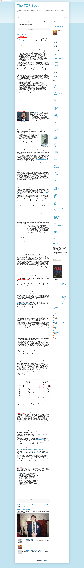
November (56, 49)
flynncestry (55, 125)
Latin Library (64, 296)
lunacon (55, 160)
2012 (55, 73)
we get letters (56, 233)
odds (54, 173)
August (56, 53)
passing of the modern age (58, 176)
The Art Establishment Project (59, 335)
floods (55, 124)
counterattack (56, 107)
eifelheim (55, 114)
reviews (55, 193)
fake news (55, 117)
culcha (55, 109)
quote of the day (56, 188)
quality (55, 186)
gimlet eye (55, 132)
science (55, 196)
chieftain (55, 102)
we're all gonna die (57, 234)
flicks (54, 123)
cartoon (55, 100)
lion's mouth (55, 159)
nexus (55, 172)
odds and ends (56, 174)
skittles (35, 452)
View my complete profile (61, 31)
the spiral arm (56, 217)
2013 (55, 72)
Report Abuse (55, 243)
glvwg (55, 135)
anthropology (56, 85)
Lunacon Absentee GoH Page (58, 26)
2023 (55, 41)
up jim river (55, 227)
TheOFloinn (60, 30)
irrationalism (56, 151)
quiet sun (55, 187)
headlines (55, 136)
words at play (56, 237)
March (56, 62)
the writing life (56, 218)
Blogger (46, 560)
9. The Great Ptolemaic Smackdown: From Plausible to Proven (32, 550)
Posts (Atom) (23, 506)
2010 (55, 76)
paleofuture (55, 175)
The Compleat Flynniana (57, 25)
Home (33, 504)
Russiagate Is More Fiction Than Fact (31, 213)
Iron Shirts (55, 150)
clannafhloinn (56, 103)
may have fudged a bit (36, 39)
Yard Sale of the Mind (57, 315)
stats (54, 209)
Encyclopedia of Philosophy (64, 293)
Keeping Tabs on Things (23, 34)
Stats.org (63, 285)
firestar (55, 122)
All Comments (56, 261)
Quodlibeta (56, 327)
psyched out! (56, 183)
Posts (55, 259)
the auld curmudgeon (57, 212)
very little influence (35, 164)
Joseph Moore (37, 112)
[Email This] (28, 29)
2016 (55, 68)
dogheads (55, 110)
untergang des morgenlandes (58, 226)
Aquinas (55, 87)
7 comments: (25, 29)
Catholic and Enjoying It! (58, 320)
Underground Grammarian (64, 302)
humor (55, 143)
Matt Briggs (23, 449)
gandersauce (56, 131)
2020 (55, 45)
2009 (55, 77)
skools (55, 205)
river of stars (55, 194)
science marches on (57, 197)
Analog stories (56, 84)
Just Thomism (56, 312)
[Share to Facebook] (31, 29)
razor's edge (56, 189)
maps (54, 161)
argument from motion (57, 88)
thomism (55, 219)
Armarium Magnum (57, 337)
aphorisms (55, 86)
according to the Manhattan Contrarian (28, 45)
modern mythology (56, 167)
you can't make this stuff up (58, 240)
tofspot (55, 223)
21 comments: (25, 499)
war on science (56, 232)
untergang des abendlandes (58, 225)
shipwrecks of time (56, 201)
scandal (55, 195)
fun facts (55, 130)
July (55, 54)
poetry (55, 180)
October (56, 50)
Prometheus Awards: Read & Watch (24, 509)
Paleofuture (63, 283)
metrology (55, 165)
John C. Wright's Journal (58, 310)
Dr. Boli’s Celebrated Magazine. (59, 307)
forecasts (55, 128)
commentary (56, 106)
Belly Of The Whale (57, 94)
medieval (55, 164)
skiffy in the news (56, 204)
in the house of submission (58, 147)
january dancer (56, 152)
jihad (54, 153)
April (55, 61)
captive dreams (56, 99)
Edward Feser (56, 317)
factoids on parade (56, 116)
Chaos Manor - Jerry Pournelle (59, 322)
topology (55, 224)
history (55, 139)
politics (55, 181)
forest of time (56, 129)
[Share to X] (30, 29)
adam (54, 81)
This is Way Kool (21, 18)
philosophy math (56, 179)
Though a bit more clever (27, 40)
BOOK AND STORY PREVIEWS (59, 22)
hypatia (55, 146)
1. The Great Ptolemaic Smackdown (27, 539)
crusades (55, 108)
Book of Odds (64, 284)
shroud (55, 202)
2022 (55, 42)
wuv (54, 238)
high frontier (55, 138)
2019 (55, 46)
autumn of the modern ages (58, 93)
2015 (55, 69)
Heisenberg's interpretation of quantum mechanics (37, 449)
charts (55, 101)
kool (54, 157)
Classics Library (64, 295)
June (55, 55)
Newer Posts (19, 504)
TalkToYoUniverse (57, 332)
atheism (55, 92)
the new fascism (56, 215)
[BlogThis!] (29, 29)
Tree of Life (63, 303)
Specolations (56, 330)
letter (54, 158)
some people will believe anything (59, 208)
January (56, 65)
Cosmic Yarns (56, 325)
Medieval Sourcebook (64, 298)
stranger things (56, 211)
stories (55, 210)
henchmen (55, 137)
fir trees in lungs (56, 121)
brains (55, 96)
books (55, 95)
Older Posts (47, 504)
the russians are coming (57, 216)
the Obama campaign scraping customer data (40, 159)
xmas (54, 239)
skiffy (54, 203)
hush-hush (55, 145)
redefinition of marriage (57, 190)
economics (55, 113)
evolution (55, 115)
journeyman (55, 154)
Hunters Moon (56, 144)
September (56, 51)
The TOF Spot (28, 5)
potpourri (55, 182)
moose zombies (56, 168)
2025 (55, 38)
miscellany (55, 166)
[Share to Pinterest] (32, 29)
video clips (55, 230)
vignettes (55, 231)
